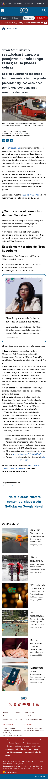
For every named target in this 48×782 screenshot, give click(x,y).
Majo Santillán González (21, 135)
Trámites (4, 18)
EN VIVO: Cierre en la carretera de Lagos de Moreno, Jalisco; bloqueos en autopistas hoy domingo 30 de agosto (37, 531)
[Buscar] (44, 10)
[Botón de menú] (2, 10)
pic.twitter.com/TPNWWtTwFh (27, 454)
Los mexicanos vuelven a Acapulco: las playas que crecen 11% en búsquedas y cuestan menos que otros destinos (38, 614)
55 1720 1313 (28, 730)
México (15, 18)
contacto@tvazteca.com (33, 728)
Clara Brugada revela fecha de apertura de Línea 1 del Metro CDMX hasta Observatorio (22, 322)
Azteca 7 (40, 3)
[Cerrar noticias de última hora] (45, 22)
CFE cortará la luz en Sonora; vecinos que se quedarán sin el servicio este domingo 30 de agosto (38, 586)
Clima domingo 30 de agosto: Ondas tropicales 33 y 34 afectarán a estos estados (38, 559)
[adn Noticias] (24, 10)
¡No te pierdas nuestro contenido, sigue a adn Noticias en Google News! (24, 501)
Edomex (7, 487)
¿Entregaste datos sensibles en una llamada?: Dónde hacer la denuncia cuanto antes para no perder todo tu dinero (38, 669)
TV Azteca (18, 3)
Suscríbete (29, 18)
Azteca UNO (29, 3)
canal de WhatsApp (30, 195)
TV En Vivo (43, 18)
